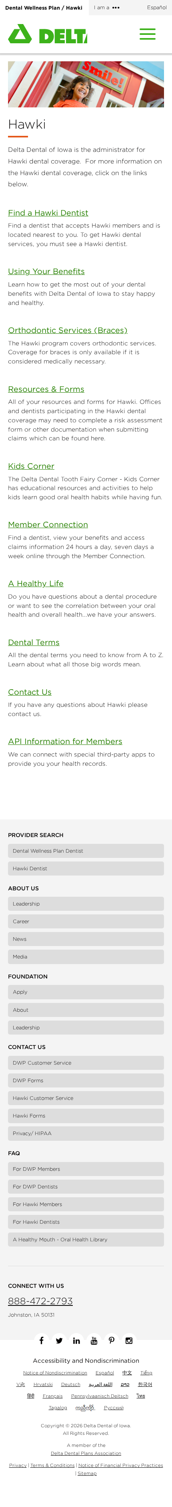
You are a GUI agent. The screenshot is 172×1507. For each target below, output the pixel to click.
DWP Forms (28, 1080)
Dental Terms (34, 642)
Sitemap (87, 1473)
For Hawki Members (37, 1204)
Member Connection (48, 524)
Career (21, 921)
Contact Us (30, 692)
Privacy (18, 1465)
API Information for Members (65, 741)
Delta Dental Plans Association (86, 1453)
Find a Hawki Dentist (48, 213)
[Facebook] (41, 1340)
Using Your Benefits (46, 271)
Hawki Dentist (30, 868)
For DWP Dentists (35, 1186)
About (20, 1010)
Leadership (26, 903)
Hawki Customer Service (43, 1098)
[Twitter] (59, 1340)
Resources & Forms (46, 389)
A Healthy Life (36, 583)
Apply (20, 992)
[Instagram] (129, 1340)
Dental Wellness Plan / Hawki (43, 7)
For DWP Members (36, 1169)
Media (20, 956)
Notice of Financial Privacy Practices (120, 1465)
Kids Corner (31, 466)
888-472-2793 (40, 1301)
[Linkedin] (76, 1340)
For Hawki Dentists (36, 1222)
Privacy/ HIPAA (32, 1133)
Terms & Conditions (52, 1465)
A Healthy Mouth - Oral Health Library (60, 1239)
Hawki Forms (29, 1115)
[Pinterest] (111, 1340)
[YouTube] (94, 1340)
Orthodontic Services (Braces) (68, 330)
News (19, 939)
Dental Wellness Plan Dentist (48, 850)
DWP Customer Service (42, 1062)
